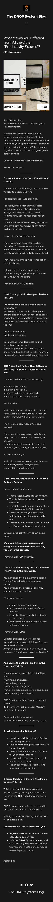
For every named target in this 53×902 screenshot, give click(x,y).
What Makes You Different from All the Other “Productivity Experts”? (24, 42)
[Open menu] (26, 23)
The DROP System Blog (26, 16)
